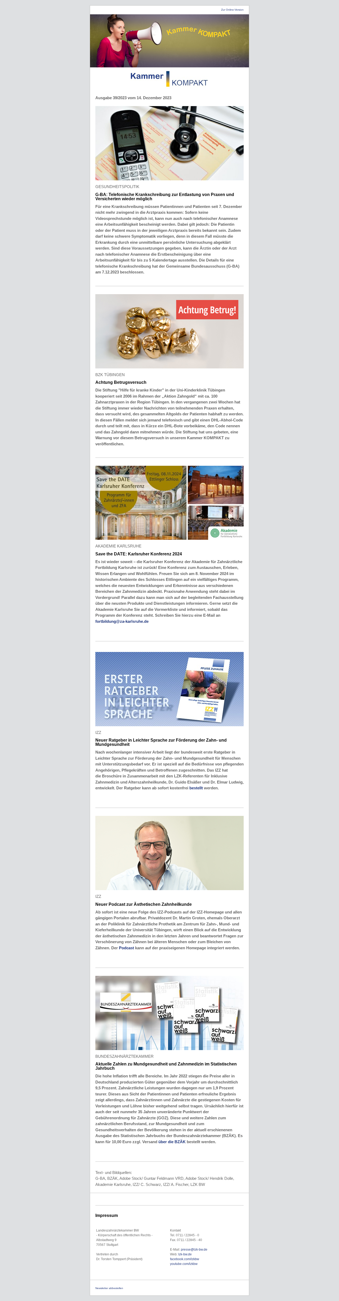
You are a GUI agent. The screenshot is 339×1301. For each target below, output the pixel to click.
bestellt (196, 788)
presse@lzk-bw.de (194, 1249)
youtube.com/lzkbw (184, 1264)
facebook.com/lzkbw (184, 1259)
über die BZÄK (172, 1141)
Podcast (127, 948)
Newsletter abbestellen (109, 1288)
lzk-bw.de (185, 1254)
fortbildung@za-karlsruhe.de (122, 621)
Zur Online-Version (232, 9)
